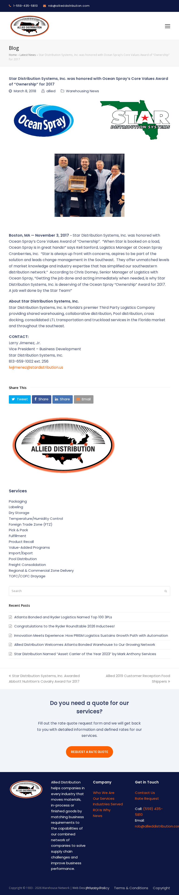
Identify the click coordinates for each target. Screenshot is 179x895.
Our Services (103, 798)
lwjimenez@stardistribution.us (36, 367)
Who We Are (103, 792)
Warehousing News (82, 90)
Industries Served (108, 804)
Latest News (28, 55)
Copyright (161, 887)
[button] (20, 399)
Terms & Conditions (131, 887)
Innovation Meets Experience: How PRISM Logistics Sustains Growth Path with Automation (91, 635)
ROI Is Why (101, 809)
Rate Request (147, 798)
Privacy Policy (97, 887)
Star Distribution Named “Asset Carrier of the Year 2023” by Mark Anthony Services (85, 653)
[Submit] (166, 591)
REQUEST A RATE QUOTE (89, 752)
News (97, 815)
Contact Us (145, 792)
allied (50, 90)
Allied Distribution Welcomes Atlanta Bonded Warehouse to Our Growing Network (84, 644)
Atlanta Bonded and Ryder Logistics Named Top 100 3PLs (63, 617)
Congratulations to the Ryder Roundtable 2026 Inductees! (64, 626)
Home (13, 55)
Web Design (80, 888)
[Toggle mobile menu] (167, 25)
